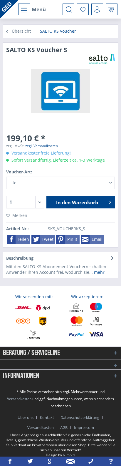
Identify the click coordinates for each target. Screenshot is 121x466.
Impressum (84, 427)
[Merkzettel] (83, 9)
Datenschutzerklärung (79, 417)
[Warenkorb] (111, 9)
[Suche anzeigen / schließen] (68, 9)
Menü (39, 9)
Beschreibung (19, 258)
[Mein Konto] (97, 9)
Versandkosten (19, 398)
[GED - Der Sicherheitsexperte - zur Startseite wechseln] (9, 9)
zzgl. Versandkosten (41, 145)
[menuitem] (32, 9)
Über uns (25, 417)
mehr (99, 272)
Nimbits (69, 454)
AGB (64, 427)
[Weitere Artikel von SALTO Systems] (102, 59)
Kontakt (47, 417)
